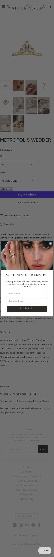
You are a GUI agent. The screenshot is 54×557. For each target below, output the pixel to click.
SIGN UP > (27, 308)
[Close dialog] (50, 243)
